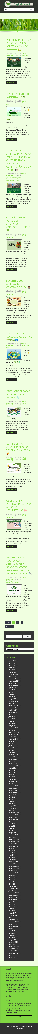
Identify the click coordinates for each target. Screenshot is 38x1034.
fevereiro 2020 (13, 835)
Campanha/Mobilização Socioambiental (13, 178)
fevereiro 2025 (13, 701)
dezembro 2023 (14, 732)
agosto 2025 (12, 688)
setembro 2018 (13, 873)
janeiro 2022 (12, 783)
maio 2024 (12, 721)
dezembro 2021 (14, 786)
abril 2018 (12, 884)
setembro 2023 (13, 739)
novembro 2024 (14, 708)
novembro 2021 (14, 788)
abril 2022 (12, 777)
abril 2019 (12, 857)
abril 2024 (12, 723)
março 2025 (12, 699)
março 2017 (12, 913)
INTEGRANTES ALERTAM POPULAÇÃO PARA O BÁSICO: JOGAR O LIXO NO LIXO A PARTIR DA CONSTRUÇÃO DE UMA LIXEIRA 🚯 (18, 160)
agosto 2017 (12, 902)
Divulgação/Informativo (13, 581)
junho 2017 (12, 906)
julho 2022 (12, 770)
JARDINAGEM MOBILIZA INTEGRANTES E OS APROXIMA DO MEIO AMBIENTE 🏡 (18, 44)
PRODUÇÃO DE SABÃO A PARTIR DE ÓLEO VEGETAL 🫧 (18, 394)
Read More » (11, 83)
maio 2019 (12, 855)
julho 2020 (12, 824)
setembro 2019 (13, 846)
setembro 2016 (13, 926)
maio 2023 (12, 748)
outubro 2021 (13, 790)
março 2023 (12, 752)
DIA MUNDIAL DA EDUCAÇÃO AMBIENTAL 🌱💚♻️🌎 (19, 336)
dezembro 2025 (14, 679)
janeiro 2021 (12, 810)
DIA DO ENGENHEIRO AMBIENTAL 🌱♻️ (17, 95)
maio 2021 (12, 801)
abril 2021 (12, 804)
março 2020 (12, 833)
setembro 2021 (13, 792)
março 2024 (12, 725)
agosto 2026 (12, 661)
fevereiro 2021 (13, 808)
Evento (22, 405)
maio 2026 (12, 667)
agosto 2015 (12, 955)
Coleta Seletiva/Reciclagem (13, 179)
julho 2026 (12, 663)
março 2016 (12, 940)
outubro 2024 (13, 710)
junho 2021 (12, 799)
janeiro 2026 (12, 676)
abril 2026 (12, 670)
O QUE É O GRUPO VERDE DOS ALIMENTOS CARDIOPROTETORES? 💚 (18, 224)
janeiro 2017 (12, 917)
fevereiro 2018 (13, 888)
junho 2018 (12, 879)
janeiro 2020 (12, 837)
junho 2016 (12, 933)
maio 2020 (12, 828)
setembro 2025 (13, 685)
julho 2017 (12, 904)
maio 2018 (12, 882)
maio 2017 (12, 908)
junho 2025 (12, 692)
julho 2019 (12, 850)
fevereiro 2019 (13, 862)
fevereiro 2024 (13, 728)
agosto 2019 (12, 848)
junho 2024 (12, 719)
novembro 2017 (14, 895)
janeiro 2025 (12, 703)
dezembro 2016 (14, 920)
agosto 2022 (12, 768)
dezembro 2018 (14, 866)
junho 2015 (12, 957)
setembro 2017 (13, 899)
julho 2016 (12, 931)
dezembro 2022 (14, 759)
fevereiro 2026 (13, 674)
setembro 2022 (13, 766)
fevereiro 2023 (13, 754)
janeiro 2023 (12, 757)
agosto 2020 (12, 821)
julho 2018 (12, 877)
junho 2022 (12, 772)
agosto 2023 (12, 741)
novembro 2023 (14, 734)
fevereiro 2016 (13, 942)
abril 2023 (12, 750)
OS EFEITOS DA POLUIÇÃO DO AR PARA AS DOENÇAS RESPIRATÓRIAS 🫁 (18, 505)
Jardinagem (26, 55)
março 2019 (12, 859)
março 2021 (12, 806)
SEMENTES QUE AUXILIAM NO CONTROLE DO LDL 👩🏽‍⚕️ (18, 284)
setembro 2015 (13, 953)
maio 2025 (12, 694)
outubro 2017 (13, 897)
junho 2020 (12, 826)
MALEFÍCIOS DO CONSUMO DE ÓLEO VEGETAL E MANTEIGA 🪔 (18, 448)
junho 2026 (12, 665)
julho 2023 (12, 743)
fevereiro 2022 (13, 781)
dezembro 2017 (14, 893)
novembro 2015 (14, 949)
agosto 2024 (12, 714)
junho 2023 (12, 746)
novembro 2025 (14, 681)
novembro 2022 (14, 761)
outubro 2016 (13, 924)
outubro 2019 (13, 844)
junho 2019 (12, 853)
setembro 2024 (13, 712)
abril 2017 (12, 911)
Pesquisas (9, 582)
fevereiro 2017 (13, 915)
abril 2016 (12, 937)
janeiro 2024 (12, 730)
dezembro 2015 (14, 946)
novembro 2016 (14, 922)
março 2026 (12, 672)
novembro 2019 (14, 841)
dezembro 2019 (14, 839)
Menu (7, 9)
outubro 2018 (13, 870)
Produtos (17, 582)
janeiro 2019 (12, 864)
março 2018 (12, 886)
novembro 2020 (14, 815)
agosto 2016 (12, 928)
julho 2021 (12, 797)
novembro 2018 (14, 868)
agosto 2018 (12, 875)
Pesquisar (9, 634)
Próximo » (9, 627)
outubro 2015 (13, 951)
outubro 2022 (13, 763)
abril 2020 (12, 830)
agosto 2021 (12, 795)
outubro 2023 (13, 737)
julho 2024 (12, 717)
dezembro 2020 (14, 812)
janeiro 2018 (12, 891)
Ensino (24, 581)
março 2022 (12, 779)
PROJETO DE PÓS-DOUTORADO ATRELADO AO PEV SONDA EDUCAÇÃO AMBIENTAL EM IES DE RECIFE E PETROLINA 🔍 (19, 565)
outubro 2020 (13, 817)
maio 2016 (12, 935)
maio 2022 (12, 775)
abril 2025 (12, 696)
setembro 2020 (13, 819)
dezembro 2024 (14, 705)
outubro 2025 (13, 683)
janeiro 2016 (12, 944)
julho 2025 (12, 690)
